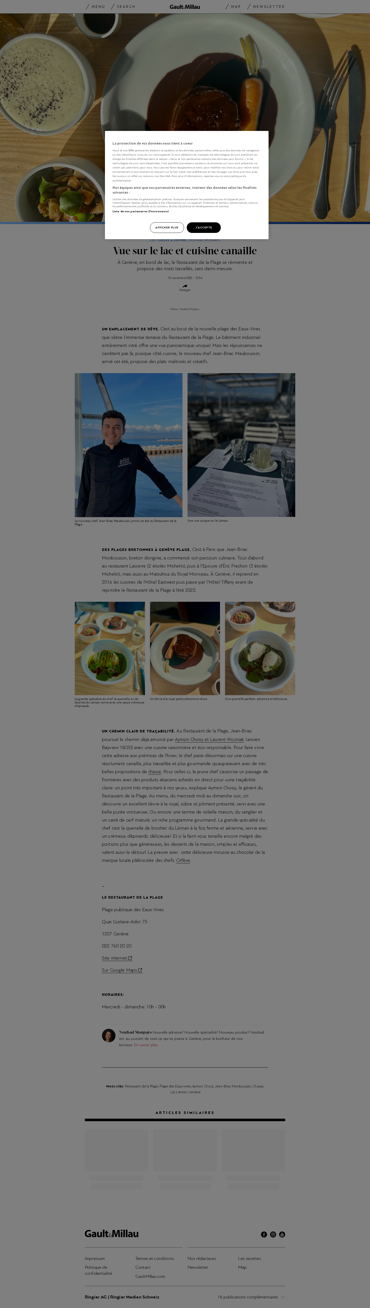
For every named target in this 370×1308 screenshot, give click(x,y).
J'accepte (203, 227)
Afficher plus (166, 227)
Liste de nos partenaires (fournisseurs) (141, 211)
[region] (187, 185)
